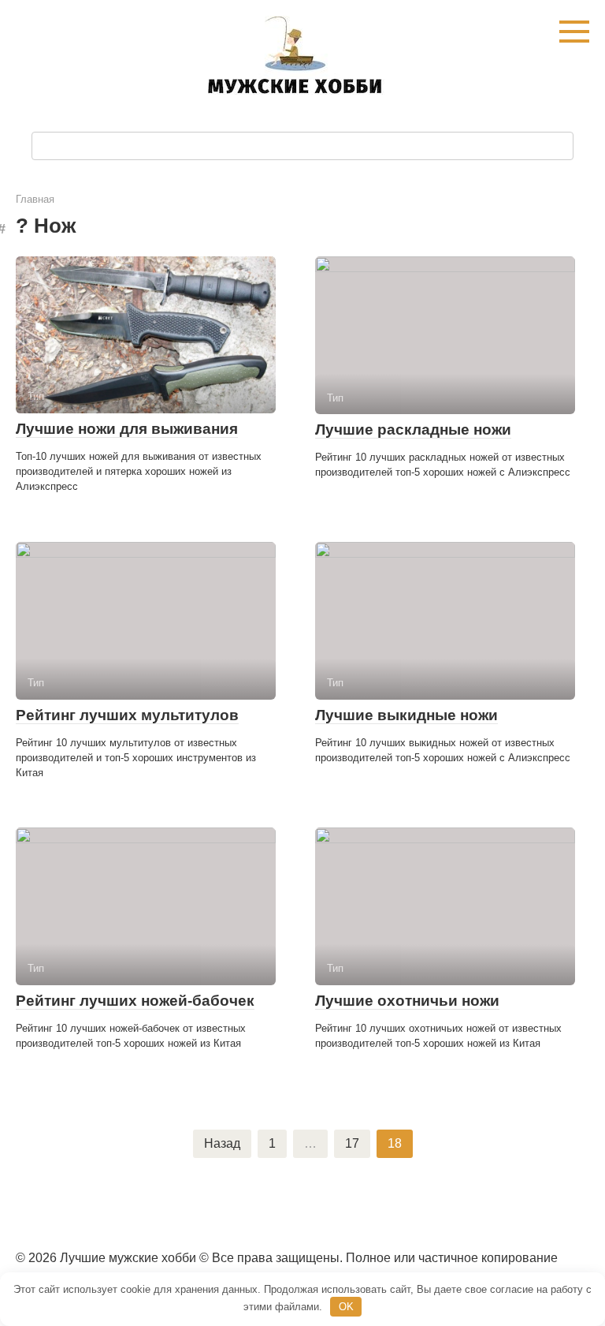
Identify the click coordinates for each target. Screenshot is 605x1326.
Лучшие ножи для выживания (127, 428)
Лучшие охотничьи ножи (407, 1000)
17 (352, 1143)
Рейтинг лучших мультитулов (127, 715)
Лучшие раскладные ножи (413, 429)
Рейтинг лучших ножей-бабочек (135, 1000)
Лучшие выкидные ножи (406, 715)
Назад (222, 1143)
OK (346, 1307)
